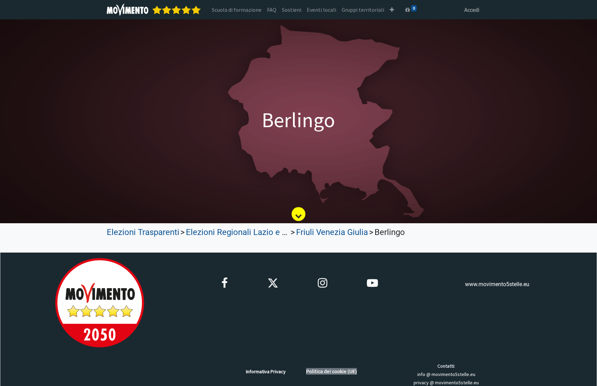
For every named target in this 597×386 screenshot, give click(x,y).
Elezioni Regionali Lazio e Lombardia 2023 (264, 232)
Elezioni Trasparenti (143, 232)
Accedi (471, 9)
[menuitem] (236, 10)
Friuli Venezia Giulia (332, 232)
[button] (392, 10)
